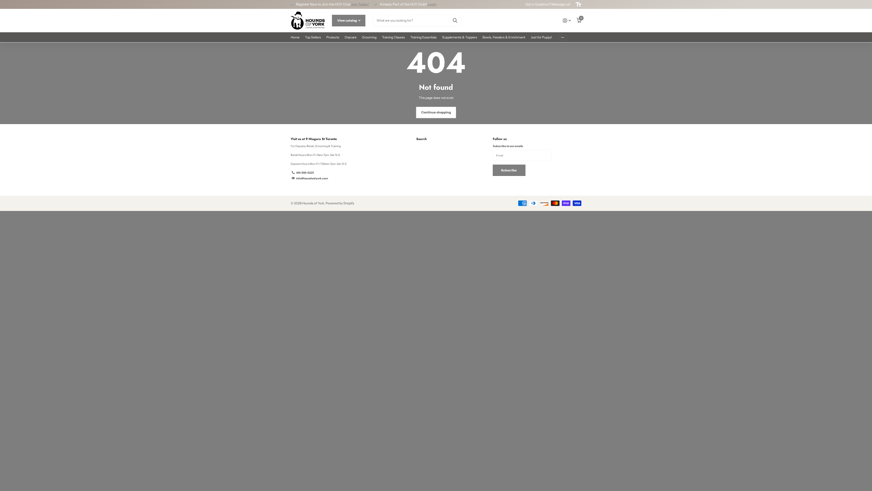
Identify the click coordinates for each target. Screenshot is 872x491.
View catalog (347, 20)
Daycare (351, 37)
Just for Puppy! (541, 37)
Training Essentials (423, 37)
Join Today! (360, 4)
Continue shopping (436, 112)
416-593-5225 (305, 172)
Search (421, 139)
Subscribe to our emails (508, 146)
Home (295, 37)
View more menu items (562, 37)
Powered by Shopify (340, 203)
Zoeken (455, 20)
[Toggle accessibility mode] (578, 4)
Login (432, 4)
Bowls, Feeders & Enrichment (504, 37)
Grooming (369, 37)
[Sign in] (566, 20)
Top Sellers (313, 37)
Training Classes (393, 37)
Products (332, 37)
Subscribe (509, 170)
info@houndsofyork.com (312, 178)
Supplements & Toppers (459, 37)
